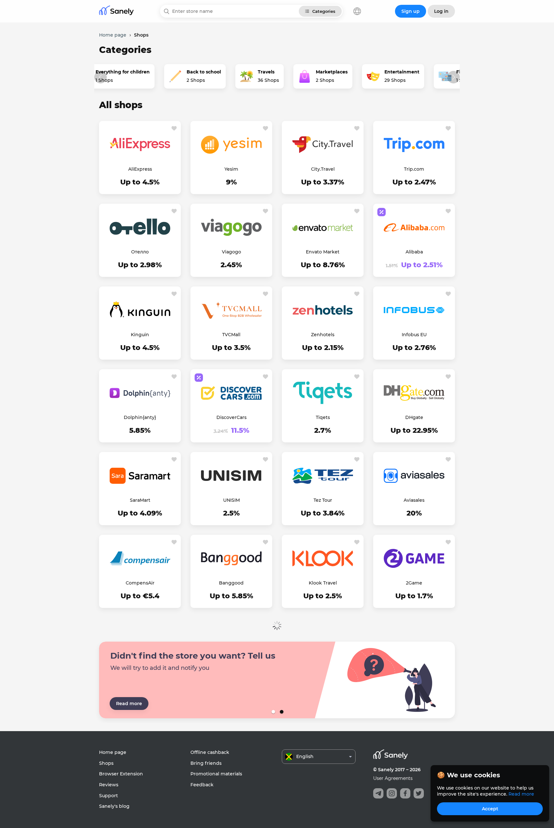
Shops (106, 763)
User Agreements (393, 778)
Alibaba (414, 252)
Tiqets (323, 417)
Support (108, 795)
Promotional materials (216, 774)
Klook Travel (323, 583)
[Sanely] (116, 11)
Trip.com (414, 169)
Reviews (108, 785)
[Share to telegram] (378, 793)
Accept (490, 809)
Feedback (202, 785)
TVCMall (231, 334)
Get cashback (140, 182)
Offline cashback (209, 752)
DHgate (414, 417)
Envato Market (323, 252)
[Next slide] (453, 77)
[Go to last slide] (100, 77)
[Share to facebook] (405, 793)
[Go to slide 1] (273, 712)
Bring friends (206, 763)
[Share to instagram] (392, 793)
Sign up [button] (410, 11)
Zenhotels (322, 334)
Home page (112, 752)
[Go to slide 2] (281, 712)
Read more (129, 703)
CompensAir (140, 583)
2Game (414, 583)
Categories (323, 11)
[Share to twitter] (419, 793)
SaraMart (140, 500)
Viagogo (231, 252)
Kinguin (140, 334)
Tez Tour (323, 500)
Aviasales (414, 500)
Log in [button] (441, 11)
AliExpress (140, 169)
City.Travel (323, 169)
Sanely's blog (114, 806)
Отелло (140, 252)
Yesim (231, 169)
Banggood (231, 583)
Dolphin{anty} (140, 417)
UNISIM (231, 500)
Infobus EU (414, 334)
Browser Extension (121, 774)
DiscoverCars (231, 417)
